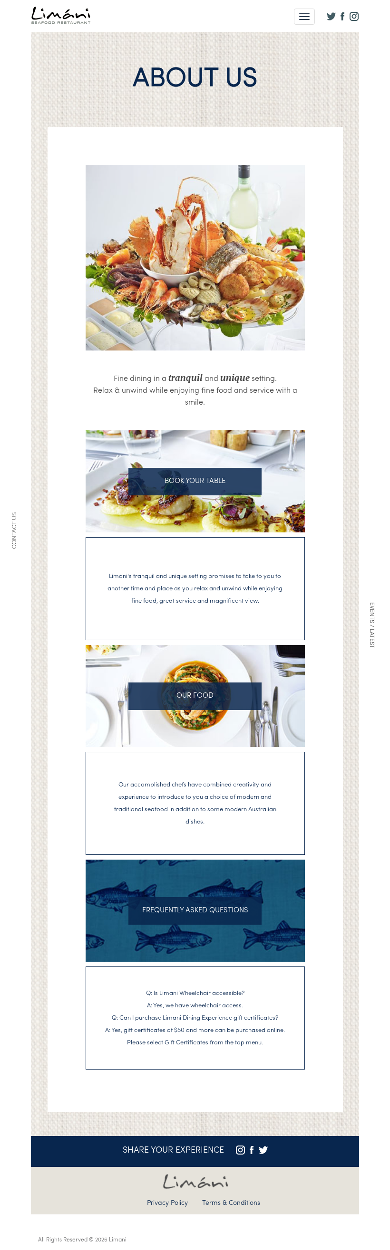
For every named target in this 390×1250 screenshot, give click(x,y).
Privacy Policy (167, 1203)
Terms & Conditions (231, 1203)
